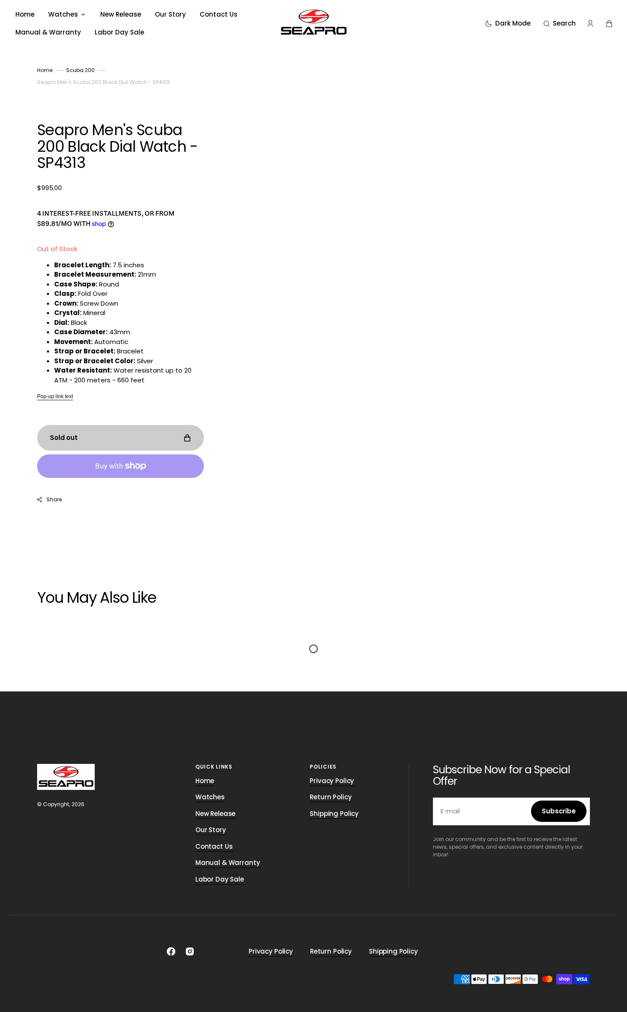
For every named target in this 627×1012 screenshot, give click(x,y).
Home (44, 70)
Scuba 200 (80, 70)
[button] (559, 23)
